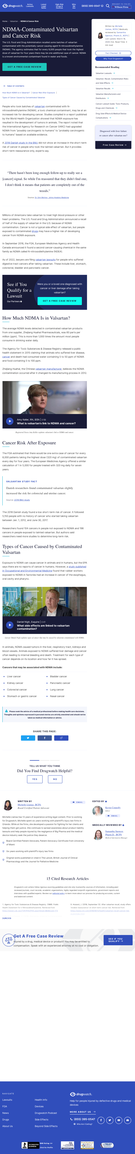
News (5, 1113)
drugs (35, 231)
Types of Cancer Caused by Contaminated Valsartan (23, 97)
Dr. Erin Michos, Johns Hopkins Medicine (52, 197)
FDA (4, 1106)
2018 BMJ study (22, 500)
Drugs (5, 1119)
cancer (6, 356)
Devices (39, 1106)
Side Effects (41, 1119)
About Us (7, 1126)
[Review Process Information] (123, 825)
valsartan (40, 106)
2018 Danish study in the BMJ (21, 142)
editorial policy (58, 893)
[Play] (9, 421)
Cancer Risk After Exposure (43, 93)
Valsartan (14, 21)
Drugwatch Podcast (46, 1113)
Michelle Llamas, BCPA (29, 804)
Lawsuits (7, 1099)
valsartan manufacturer (48, 368)
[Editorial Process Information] (106, 801)
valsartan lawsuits (45, 259)
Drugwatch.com (12, 6)
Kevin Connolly (113, 807)
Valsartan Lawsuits (104, 73)
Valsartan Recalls (103, 88)
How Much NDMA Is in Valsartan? (16, 93)
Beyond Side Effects (46, 1126)
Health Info (41, 1099)
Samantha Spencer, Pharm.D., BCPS (114, 833)
